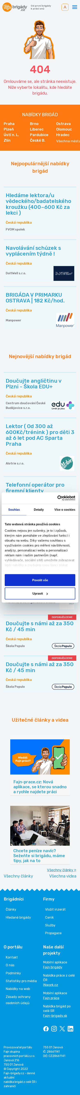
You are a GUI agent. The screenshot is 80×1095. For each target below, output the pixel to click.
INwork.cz (50, 985)
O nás (10, 965)
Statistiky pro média (21, 981)
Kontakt (12, 957)
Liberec (36, 129)
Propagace (53, 933)
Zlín (7, 140)
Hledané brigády (18, 917)
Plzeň (9, 129)
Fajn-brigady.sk (55, 1016)
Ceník (49, 917)
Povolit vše (40, 580)
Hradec (62, 135)
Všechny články (18, 876)
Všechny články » (61, 870)
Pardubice (39, 135)
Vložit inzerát (55, 909)
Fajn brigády (52, 967)
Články (11, 909)
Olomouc (64, 129)
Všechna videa (62, 876)
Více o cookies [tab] (64, 509)
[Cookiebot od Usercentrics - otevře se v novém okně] (57, 498)
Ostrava (63, 124)
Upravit (37, 593)
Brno (34, 124)
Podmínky (13, 973)
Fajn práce (51, 998)
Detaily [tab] (39, 509)
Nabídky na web (18, 989)
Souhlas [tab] (14, 509)
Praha (9, 124)
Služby (50, 925)
